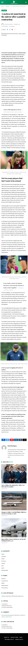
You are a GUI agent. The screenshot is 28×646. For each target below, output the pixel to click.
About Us (4, 578)
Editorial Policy (5, 585)
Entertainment (5, 570)
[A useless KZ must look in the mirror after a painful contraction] (14, 41)
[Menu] (2, 2)
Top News (4, 10)
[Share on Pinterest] (12, 29)
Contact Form (5, 581)
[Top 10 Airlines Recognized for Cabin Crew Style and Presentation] (14, 473)
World (3, 558)
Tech (3, 565)
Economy (4, 561)
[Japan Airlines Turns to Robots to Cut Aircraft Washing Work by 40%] (14, 527)
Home (3, 554)
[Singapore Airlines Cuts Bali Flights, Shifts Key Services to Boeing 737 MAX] (14, 500)
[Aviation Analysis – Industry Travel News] (14, 2)
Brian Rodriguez (9, 24)
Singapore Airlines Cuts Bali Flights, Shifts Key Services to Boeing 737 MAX (13, 513)
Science (3, 563)
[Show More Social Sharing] (15, 29)
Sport (3, 568)
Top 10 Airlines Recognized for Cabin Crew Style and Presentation (13, 485)
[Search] (26, 2)
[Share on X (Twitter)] (10, 29)
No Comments (5, 26)
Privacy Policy (5, 587)
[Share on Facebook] (7, 29)
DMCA (3, 583)
